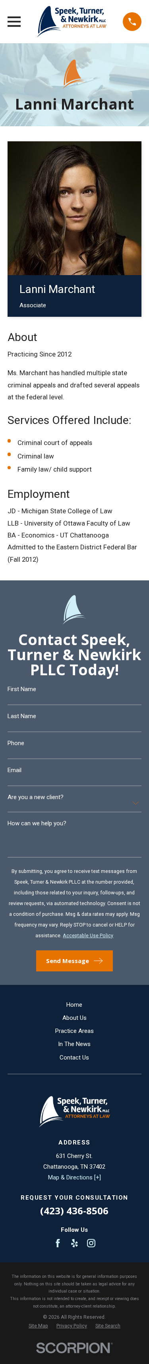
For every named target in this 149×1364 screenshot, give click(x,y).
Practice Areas (74, 1031)
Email (14, 770)
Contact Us (74, 1057)
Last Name (22, 716)
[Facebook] (58, 1243)
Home (74, 1004)
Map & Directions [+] (74, 1177)
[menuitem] (38, 1326)
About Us (74, 1017)
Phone (16, 743)
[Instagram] (91, 1243)
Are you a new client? (36, 797)
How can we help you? (37, 823)
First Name (22, 689)
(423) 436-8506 (74, 1210)
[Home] (72, 21)
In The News (74, 1044)
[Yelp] (74, 1243)
